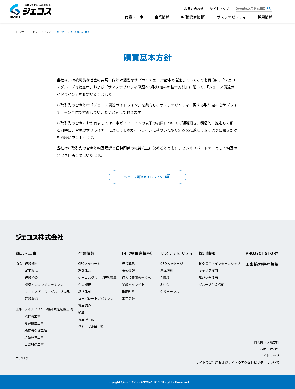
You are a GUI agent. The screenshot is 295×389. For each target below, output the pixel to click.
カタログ (22, 358)
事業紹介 (84, 305)
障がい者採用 (208, 277)
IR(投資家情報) (193, 17)
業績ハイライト (133, 284)
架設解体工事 (34, 337)
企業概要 (84, 284)
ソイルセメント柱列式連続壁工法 (48, 309)
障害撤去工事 (34, 323)
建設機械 (31, 298)
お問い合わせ (194, 8)
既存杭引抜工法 (35, 330)
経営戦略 (128, 263)
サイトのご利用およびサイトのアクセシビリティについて (237, 362)
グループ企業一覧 (91, 326)
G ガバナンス (169, 291)
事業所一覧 (86, 319)
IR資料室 (128, 291)
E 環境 (165, 277)
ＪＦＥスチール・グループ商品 (47, 291)
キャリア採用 (208, 270)
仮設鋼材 (31, 263)
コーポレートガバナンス (96, 298)
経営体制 (84, 291)
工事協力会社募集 (262, 264)
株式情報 (128, 270)
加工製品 (31, 270)
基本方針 (166, 270)
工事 (19, 309)
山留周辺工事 (34, 344)
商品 (19, 263)
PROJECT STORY (261, 253)
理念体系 (84, 270)
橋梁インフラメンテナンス (44, 284)
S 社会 (164, 284)
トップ (20, 32)
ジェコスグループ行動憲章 (97, 277)
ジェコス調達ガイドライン (143, 177)
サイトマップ (219, 8)
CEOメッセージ (89, 263)
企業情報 (162, 17)
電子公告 (128, 298)
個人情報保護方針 (266, 342)
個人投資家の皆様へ (136, 277)
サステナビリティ (231, 17)
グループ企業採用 (211, 284)
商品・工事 (134, 17)
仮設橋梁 (31, 277)
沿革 (81, 312)
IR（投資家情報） (138, 253)
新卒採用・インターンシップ (219, 263)
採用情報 (265, 17)
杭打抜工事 (32, 316)
